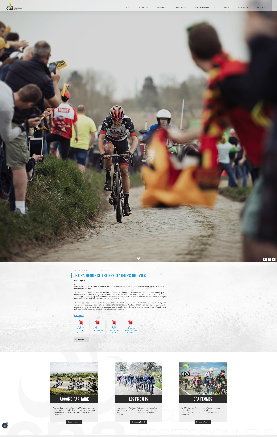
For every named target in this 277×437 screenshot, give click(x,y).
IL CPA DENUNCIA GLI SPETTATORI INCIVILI (114, 329)
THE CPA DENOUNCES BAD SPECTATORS (81, 329)
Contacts (243, 7)
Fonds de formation (205, 7)
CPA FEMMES (180, 7)
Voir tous (81, 339)
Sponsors (262, 7)
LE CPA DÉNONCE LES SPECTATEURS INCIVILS (98, 329)
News (226, 7)
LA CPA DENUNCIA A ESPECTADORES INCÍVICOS (131, 329)
